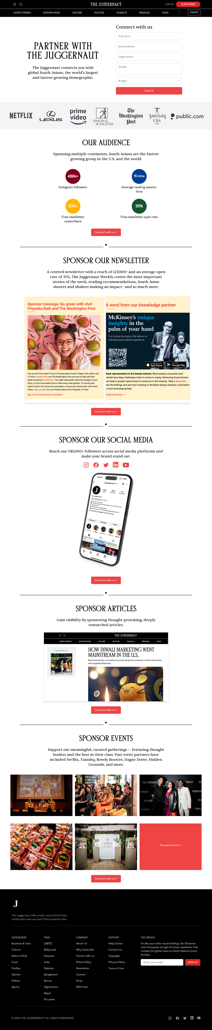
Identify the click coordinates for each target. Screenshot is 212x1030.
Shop (79, 980)
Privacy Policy (116, 962)
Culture (77, 13)
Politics (99, 13)
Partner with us (85, 956)
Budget (122, 80)
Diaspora (49, 956)
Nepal (47, 993)
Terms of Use (116, 968)
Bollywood (50, 949)
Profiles (144, 13)
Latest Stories (22, 13)
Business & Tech (21, 943)
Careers (80, 974)
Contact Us (115, 949)
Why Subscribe (85, 949)
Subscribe (188, 4)
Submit (149, 90)
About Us (81, 943)
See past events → (170, 845)
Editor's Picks (51, 13)
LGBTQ (48, 943)
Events (194, 12)
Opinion (16, 974)
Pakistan (49, 968)
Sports (15, 987)
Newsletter (82, 968)
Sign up (193, 962)
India (47, 962)
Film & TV (122, 13)
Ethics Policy (83, 962)
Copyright (114, 956)
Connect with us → (106, 232)
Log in (169, 4)
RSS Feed (82, 987)
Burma (48, 980)
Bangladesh (51, 974)
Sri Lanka (49, 999)
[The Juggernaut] (15, 906)
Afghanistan (51, 987)
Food (165, 13)
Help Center (115, 943)
